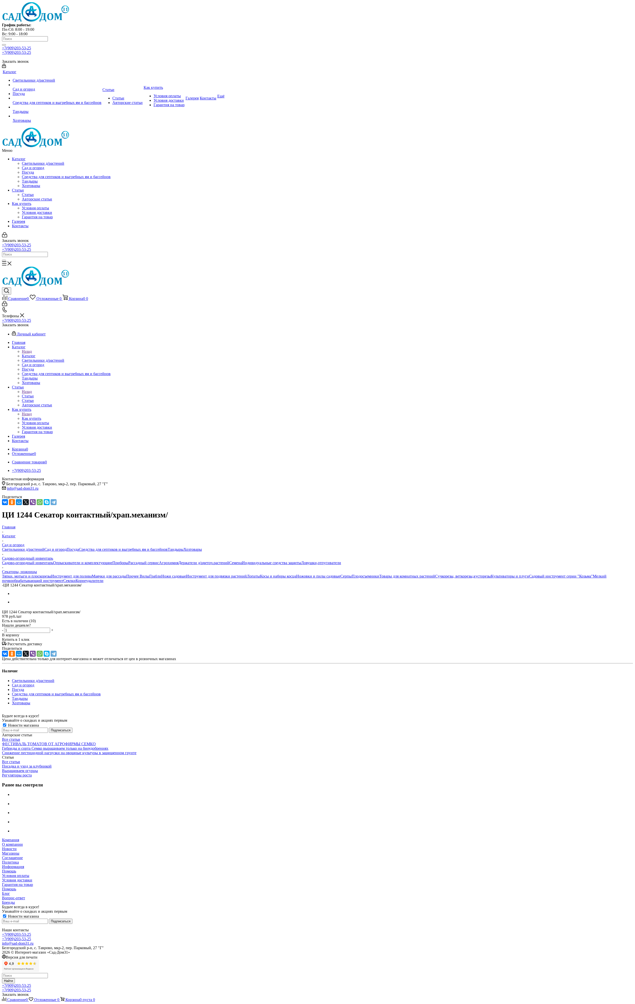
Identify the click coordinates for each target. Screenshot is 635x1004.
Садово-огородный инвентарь (27, 563)
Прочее (133, 576)
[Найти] (4, 45)
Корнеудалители (89, 581)
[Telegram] (54, 502)
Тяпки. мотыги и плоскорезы (26, 576)
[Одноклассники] (12, 502)
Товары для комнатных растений (407, 576)
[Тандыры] (57, 107)
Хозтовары (31, 186)
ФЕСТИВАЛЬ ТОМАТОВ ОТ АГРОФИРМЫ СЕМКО (49, 744)
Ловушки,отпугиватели (321, 563)
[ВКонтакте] (5, 502)
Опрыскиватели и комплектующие (82, 563)
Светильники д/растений (43, 163)
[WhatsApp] (40, 502)
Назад (27, 351)
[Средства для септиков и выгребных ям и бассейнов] (57, 98)
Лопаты (253, 576)
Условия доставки (37, 212)
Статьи (18, 190)
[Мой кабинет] (4, 67)
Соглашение (12, 858)
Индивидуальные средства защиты (271, 563)
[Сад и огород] (57, 85)
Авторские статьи (37, 199)
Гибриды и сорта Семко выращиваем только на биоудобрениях (55, 748)
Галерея (18, 221)
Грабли (155, 576)
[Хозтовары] (57, 116)
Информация (13, 867)
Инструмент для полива (71, 576)
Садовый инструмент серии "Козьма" (561, 576)
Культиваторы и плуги (510, 576)
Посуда (28, 172)
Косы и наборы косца (278, 576)
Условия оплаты (35, 208)
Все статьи (11, 739)
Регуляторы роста (17, 775)
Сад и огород (33, 168)
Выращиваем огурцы (20, 771)
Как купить (21, 203)
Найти (8, 981)
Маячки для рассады (109, 576)
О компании (12, 844)
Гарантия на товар (37, 217)
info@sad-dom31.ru (22, 488)
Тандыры (30, 181)
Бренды (8, 902)
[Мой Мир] (19, 502)
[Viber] (33, 502)
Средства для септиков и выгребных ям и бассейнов (66, 177)
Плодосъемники (365, 576)
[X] (26, 502)
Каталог (19, 159)
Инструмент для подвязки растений (216, 576)
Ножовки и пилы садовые (318, 576)
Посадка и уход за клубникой (27, 766)
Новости (9, 849)
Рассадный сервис (143, 563)
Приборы (120, 563)
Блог (6, 893)
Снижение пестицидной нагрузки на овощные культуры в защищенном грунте (69, 753)
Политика (10, 862)
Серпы (346, 576)
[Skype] (47, 502)
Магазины (10, 853)
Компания (10, 840)
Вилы (144, 576)
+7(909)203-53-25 (16, 48)
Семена (235, 563)
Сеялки (69, 581)
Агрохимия (168, 563)
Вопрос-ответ (13, 898)
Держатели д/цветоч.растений (203, 563)
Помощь (9, 871)
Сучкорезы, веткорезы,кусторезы (463, 576)
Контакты (20, 226)
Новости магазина (23, 725)
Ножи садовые (173, 576)
